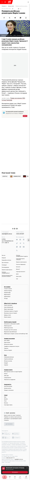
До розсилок (9, 424)
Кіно (5, 355)
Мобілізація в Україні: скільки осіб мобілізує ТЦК (16, 333)
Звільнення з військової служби (12, 323)
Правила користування (7, 269)
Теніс (5, 401)
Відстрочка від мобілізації (10, 331)
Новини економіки (9, 338)
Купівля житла (7, 388)
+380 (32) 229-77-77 (10, 457)
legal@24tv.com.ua (19, 459)
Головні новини (8, 288)
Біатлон (6, 403)
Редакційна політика (6, 260)
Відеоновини (7, 294)
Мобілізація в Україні (10, 322)
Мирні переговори (8, 309)
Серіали (6, 365)
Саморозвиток (7, 377)
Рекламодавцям (5, 267)
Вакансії (18, 269)
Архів (17, 274)
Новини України (8, 290)
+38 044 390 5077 (20, 233)
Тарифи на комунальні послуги (11, 346)
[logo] (9, 2)
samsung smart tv (16, 437)
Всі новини (7, 286)
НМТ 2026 (6, 375)
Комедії (6, 363)
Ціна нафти (7, 340)
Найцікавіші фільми (9, 357)
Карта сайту (18, 276)
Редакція (4, 257)
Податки (6, 348)
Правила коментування (21, 262)
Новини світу (11, 6)
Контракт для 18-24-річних (10, 329)
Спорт (5, 395)
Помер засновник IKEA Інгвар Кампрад (13, 99)
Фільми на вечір (8, 361)
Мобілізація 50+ (8, 325)
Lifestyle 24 (4, 6)
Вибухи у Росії (7, 315)
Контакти (18, 266)
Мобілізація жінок (8, 327)
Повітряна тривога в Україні (11, 311)
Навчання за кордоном (9, 379)
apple (16, 433)
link (16, 239)
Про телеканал (5, 262)
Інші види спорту (8, 404)
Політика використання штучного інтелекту (7, 276)
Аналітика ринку (8, 386)
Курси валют (7, 342)
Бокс (5, 397)
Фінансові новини (8, 344)
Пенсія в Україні (8, 350)
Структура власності (20, 271)
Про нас (3, 255)
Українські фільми (8, 359)
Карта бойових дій (8, 307)
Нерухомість (7, 384)
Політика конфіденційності (6, 273)
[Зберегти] (26, 18)
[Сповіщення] (28, 2)
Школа (5, 373)
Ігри (17, 278)
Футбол (6, 399)
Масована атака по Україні (10, 313)
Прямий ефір (7, 292)
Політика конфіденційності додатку (22, 256)
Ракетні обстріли (8, 305)
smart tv (6, 437)
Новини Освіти (8, 369)
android (6, 433)
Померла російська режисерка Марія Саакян (21, 6)
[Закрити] (27, 468)
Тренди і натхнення (8, 390)
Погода (6, 298)
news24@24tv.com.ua (7, 233)
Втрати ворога (7, 317)
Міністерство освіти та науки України (13, 371)
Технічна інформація (20, 264)
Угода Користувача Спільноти (20, 259)
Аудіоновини (7, 296)
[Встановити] (15, 470)
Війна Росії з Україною (10, 303)
